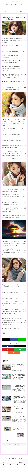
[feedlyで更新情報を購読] (20, 349)
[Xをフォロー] (20, 346)
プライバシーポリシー (7, 462)
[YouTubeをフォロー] (8, 349)
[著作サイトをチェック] (8, 346)
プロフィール (21, 460)
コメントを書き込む (14, 444)
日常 (4, 333)
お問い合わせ (7, 460)
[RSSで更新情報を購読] (14, 352)
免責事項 (21, 462)
